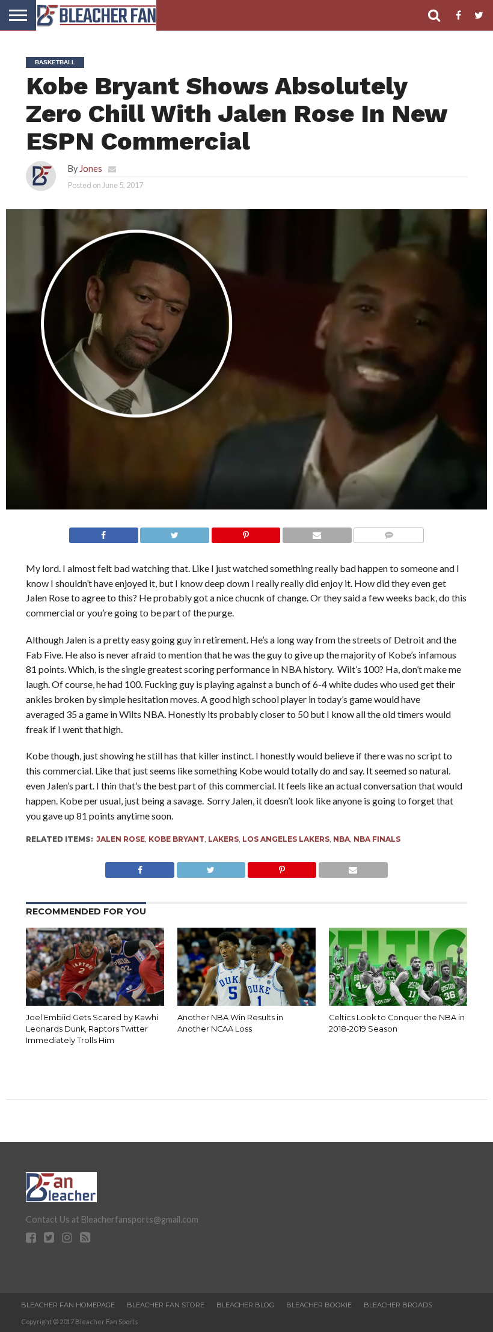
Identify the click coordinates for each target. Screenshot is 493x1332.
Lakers (223, 839)
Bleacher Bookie (319, 1305)
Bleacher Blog (245, 1305)
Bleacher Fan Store (165, 1305)
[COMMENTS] (389, 532)
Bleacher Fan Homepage (68, 1305)
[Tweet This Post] (174, 532)
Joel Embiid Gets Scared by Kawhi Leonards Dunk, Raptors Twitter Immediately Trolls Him (92, 1028)
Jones (90, 168)
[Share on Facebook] (103, 532)
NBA (341, 839)
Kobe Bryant (176, 839)
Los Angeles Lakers (285, 839)
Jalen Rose (120, 839)
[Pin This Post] (245, 532)
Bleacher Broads (398, 1305)
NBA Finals (377, 839)
